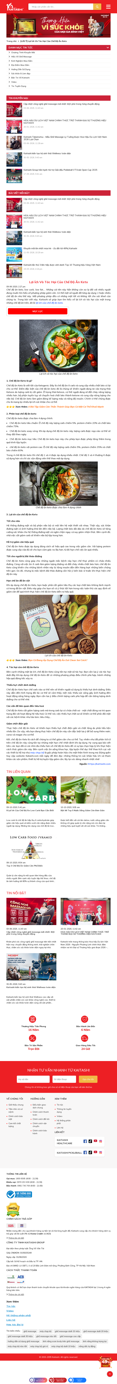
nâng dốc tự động (87, 1346)
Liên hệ (60, 1127)
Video (14, 82)
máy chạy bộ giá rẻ (39, 1346)
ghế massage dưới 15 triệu (67, 1331)
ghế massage (30, 1331)
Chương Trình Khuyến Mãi (23, 52)
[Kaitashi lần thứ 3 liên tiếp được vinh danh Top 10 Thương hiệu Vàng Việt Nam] (14, 271)
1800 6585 (20, 1178)
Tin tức (60, 1104)
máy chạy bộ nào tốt (17, 1346)
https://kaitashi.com (99, 763)
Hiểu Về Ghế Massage (21, 56)
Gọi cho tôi (88, 1079)
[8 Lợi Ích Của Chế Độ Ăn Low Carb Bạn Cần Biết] (31, 797)
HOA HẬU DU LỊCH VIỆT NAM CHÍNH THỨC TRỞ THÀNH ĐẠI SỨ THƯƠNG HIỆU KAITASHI (85, 933)
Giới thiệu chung (16, 1104)
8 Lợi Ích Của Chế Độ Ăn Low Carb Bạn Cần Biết (30, 810)
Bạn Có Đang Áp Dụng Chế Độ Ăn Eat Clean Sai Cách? (57, 660)
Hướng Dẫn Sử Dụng (20, 69)
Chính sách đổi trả (41, 1119)
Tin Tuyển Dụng (18, 86)
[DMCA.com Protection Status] (13, 1209)
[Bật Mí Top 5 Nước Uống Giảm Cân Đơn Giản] (86, 793)
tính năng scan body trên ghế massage (61, 1341)
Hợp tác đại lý (15, 1324)
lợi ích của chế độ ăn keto (49, 302)
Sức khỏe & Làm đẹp (20, 73)
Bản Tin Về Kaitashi (20, 77)
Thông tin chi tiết (16, 1238)
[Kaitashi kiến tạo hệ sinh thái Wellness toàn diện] (14, 159)
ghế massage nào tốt (46, 1336)
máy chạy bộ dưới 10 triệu (63, 1346)
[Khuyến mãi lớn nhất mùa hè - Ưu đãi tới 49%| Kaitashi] (14, 254)
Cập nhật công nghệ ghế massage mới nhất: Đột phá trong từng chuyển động (30, 933)
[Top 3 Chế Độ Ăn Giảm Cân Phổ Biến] (31, 855)
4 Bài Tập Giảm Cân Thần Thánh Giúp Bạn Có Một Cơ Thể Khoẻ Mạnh (66, 406)
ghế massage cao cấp (70, 1336)
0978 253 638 (23, 1182)
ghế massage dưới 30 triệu (20, 1336)
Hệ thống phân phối (18, 1315)
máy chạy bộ (45, 1331)
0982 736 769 (23, 1185)
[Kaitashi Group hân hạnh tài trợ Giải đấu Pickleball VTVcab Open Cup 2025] (14, 176)
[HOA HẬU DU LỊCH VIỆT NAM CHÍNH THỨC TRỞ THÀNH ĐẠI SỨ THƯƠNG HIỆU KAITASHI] (14, 126)
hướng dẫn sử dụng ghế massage (23, 1341)
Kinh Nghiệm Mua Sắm (21, 61)
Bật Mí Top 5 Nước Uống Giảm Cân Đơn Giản (83, 810)
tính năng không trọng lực (95, 1341)
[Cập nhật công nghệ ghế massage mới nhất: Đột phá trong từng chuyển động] (14, 110)
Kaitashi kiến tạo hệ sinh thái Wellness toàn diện (31, 987)
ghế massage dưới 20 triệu (95, 1331)
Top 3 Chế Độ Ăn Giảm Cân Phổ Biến (24, 865)
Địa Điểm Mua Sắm (20, 65)
